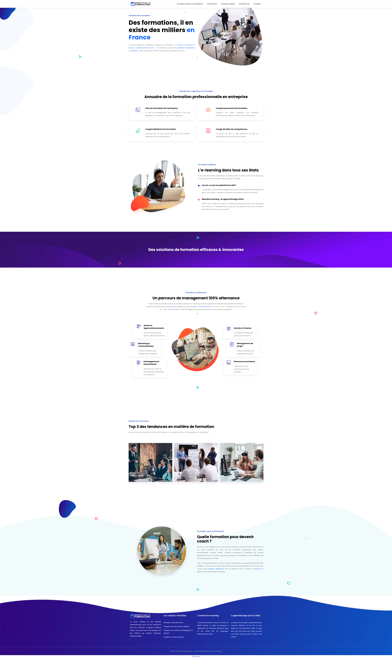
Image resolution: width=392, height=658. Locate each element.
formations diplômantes (215, 569)
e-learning (211, 170)
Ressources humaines (244, 361)
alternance (189, 45)
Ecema (239, 304)
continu (180, 45)
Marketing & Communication (146, 344)
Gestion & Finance (242, 328)
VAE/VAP (175, 309)
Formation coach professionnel (210, 531)
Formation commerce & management (190, 4)
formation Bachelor (205, 306)
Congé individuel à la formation (160, 129)
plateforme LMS (227, 185)
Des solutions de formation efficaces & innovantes (196, 249)
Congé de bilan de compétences (231, 129)
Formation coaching (228, 4)
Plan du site (196, 656)
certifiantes (135, 51)
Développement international (151, 362)
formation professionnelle (145, 48)
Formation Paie (244, 4)
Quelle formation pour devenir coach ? (225, 539)
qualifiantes (181, 48)
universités (257, 569)
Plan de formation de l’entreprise (161, 108)
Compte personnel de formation (231, 108)
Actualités (257, 4)
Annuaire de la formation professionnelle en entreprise (196, 96)
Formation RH (212, 4)
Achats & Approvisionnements (154, 326)
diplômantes (190, 48)
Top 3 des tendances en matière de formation (171, 426)
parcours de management (183, 298)
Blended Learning (210, 199)
